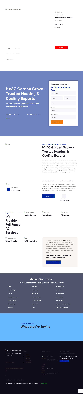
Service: (53, 107)
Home (27, 354)
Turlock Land (43, 383)
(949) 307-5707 (10, 362)
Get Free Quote (64, 360)
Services (28, 358)
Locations (28, 360)
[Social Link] (7, 374)
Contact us (28, 362)
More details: (54, 114)
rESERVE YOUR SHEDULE (53, 262)
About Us (28, 356)
